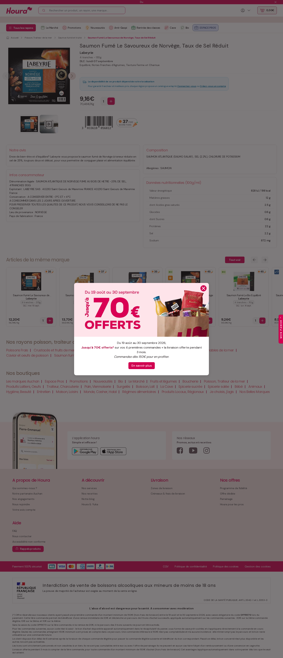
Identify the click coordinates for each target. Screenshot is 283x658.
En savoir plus (141, 366)
